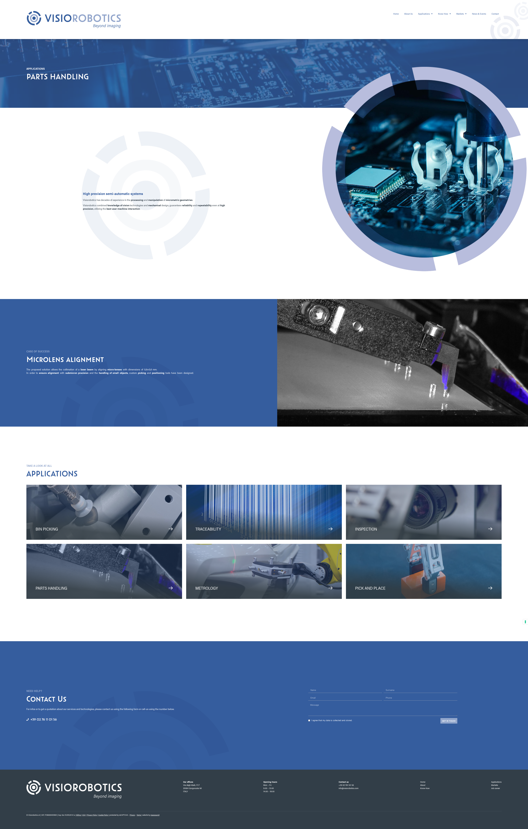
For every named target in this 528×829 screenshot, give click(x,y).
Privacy (132, 815)
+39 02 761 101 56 (346, 784)
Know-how (425, 788)
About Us (408, 13)
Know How (443, 13)
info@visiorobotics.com (348, 788)
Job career (495, 788)
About (422, 784)
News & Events (479, 13)
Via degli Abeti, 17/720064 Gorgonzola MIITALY (192, 788)
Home (396, 13)
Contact (495, 13)
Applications (424, 13)
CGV (84, 815)
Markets (460, 13)
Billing (78, 815)
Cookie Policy (103, 815)
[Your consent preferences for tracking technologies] (525, 621)
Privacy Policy (92, 815)
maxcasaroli (155, 815)
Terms (139, 815)
